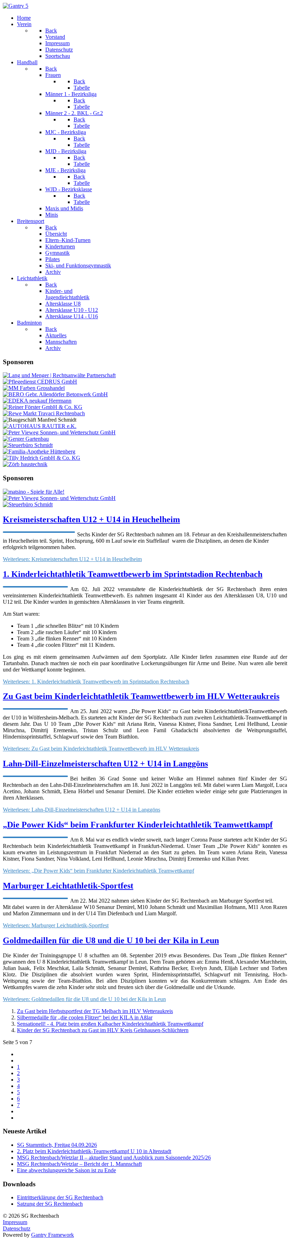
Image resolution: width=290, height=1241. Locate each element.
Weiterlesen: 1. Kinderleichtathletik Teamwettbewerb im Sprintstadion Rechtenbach (96, 682)
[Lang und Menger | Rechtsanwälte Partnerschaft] (59, 375)
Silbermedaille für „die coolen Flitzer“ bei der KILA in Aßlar (84, 1017)
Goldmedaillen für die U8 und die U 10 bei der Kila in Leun (111, 940)
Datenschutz (16, 1228)
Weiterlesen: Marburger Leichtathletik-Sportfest (56, 925)
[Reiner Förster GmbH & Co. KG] (42, 407)
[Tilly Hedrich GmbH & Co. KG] (41, 458)
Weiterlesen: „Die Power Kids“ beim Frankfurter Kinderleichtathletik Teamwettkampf (98, 871)
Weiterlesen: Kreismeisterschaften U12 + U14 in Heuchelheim (72, 559)
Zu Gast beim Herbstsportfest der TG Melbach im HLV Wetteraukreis (95, 1011)
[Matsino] (33, 492)
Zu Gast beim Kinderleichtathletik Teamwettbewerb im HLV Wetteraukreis (141, 696)
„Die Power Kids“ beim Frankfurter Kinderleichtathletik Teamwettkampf (138, 824)
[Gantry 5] (15, 6)
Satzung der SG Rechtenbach (50, 1204)
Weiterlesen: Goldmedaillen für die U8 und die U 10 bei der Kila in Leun (84, 999)
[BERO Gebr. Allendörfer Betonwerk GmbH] (55, 394)
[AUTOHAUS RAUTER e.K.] (39, 426)
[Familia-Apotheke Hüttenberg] (39, 451)
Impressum (15, 1222)
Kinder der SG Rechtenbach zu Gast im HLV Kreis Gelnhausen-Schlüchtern (102, 1030)
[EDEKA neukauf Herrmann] (37, 401)
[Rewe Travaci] (44, 413)
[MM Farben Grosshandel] (34, 388)
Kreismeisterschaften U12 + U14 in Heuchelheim (91, 519)
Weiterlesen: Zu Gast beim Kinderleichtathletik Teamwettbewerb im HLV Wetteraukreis (101, 749)
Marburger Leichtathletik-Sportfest (68, 885)
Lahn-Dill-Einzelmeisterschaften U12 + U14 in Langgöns (105, 763)
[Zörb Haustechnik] (25, 464)
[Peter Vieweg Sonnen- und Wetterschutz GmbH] (59, 432)
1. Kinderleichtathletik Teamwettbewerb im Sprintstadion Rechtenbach (132, 574)
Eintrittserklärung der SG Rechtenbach (60, 1197)
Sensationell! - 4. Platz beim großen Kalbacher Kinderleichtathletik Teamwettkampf (110, 1024)
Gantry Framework (52, 1235)
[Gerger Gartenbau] (26, 439)
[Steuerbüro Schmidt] (28, 445)
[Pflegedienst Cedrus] (40, 382)
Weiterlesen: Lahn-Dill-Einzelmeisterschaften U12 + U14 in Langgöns (81, 810)
